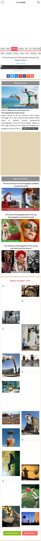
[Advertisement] (20, 25)
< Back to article (20, 63)
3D (30, 49)
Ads (27, 53)
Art (26, 49)
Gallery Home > (30, 533)
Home (3, 49)
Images (14, 49)
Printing (33, 53)
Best (2, 53)
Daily (8, 49)
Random (9, 53)
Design (21, 49)
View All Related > (12, 533)
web (20, 2)
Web (22, 53)
